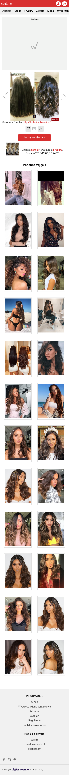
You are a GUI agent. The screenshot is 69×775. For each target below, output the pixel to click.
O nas (34, 701)
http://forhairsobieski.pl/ (37, 122)
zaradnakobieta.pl (34, 744)
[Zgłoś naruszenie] (41, 129)
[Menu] (64, 3)
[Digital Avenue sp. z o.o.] (20, 769)
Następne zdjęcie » (34, 137)
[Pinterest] (14, 760)
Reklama (34, 711)
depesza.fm (34, 748)
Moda (50, 10)
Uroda (17, 10)
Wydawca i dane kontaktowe (34, 706)
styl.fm (35, 739)
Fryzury (28, 10)
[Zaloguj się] (58, 3)
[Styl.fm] (8, 3)
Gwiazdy (6, 10)
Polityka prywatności (34, 725)
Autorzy (34, 715)
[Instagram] (9, 760)
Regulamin (34, 720)
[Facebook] (3, 760)
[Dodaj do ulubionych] (28, 129)
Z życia (40, 10)
